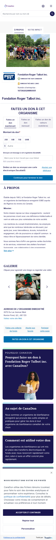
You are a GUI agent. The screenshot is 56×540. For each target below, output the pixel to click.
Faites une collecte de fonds (13, 329)
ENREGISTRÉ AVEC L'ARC (29, 83)
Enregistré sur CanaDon (31, 79)
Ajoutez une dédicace (47, 169)
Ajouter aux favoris (30, 329)
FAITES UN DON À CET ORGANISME (28, 339)
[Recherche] (52, 13)
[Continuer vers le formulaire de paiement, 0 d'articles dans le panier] (44, 6)
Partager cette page (44, 329)
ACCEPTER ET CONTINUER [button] (28, 512)
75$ (19, 139)
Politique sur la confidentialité (14, 537)
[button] (51, 472)
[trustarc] (48, 537)
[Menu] (51, 6)
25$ (6, 139)
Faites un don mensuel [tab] (25, 122)
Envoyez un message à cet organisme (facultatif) (22, 153)
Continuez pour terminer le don (28, 178)
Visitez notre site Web (13, 318)
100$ (27, 139)
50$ (12, 139)
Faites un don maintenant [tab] (10, 123)
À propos (19, 30)
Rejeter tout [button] (28, 520)
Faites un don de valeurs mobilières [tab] (43, 122)
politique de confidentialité (17, 496)
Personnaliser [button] (28, 529)
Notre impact (35, 30)
